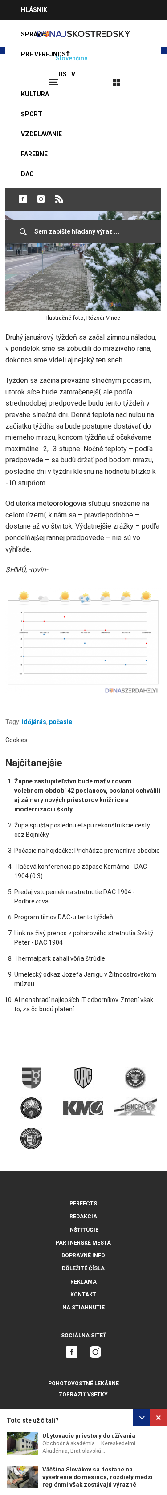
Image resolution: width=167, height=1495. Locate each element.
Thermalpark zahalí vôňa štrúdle (59, 958)
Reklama (83, 1282)
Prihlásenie (145, 78)
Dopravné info (83, 1255)
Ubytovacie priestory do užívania (88, 1435)
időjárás (34, 721)
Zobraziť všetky (83, 1395)
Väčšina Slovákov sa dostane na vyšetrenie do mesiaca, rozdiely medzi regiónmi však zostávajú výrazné (97, 1477)
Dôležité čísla (83, 1268)
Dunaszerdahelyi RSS (59, 199)
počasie (60, 721)
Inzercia (35, 29)
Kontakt (83, 1295)
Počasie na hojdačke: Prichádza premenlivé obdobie (87, 850)
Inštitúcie (83, 1230)
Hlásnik (34, 9)
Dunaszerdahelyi (23, 199)
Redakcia (83, 1216)
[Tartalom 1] (83, 642)
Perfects (83, 1204)
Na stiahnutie (83, 1307)
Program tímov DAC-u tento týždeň (63, 917)
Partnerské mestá (83, 1243)
